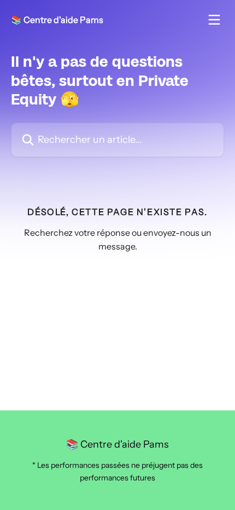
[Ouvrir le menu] (214, 19)
